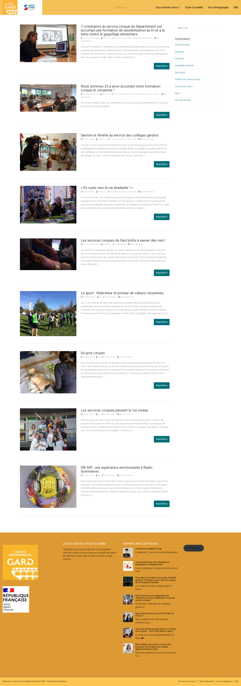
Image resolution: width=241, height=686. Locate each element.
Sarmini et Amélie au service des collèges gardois (119, 135)
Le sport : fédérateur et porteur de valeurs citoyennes (122, 293)
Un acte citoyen (93, 353)
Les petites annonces (184, 65)
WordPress (62, 681)
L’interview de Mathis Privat (148, 549)
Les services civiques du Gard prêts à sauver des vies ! (123, 240)
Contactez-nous (193, 548)
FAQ (236, 7)
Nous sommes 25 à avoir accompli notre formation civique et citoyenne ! (120, 88)
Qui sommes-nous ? (168, 7)
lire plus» (67, 559)
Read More (161, 66)
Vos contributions (183, 100)
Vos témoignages (218, 7)
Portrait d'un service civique (187, 79)
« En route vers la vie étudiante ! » (106, 188)
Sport (177, 93)
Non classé (147, 38)
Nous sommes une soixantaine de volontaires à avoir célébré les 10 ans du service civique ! (155, 597)
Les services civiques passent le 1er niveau (114, 410)
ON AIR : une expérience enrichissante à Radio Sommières (116, 469)
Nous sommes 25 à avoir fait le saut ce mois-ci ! (154, 614)
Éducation (179, 52)
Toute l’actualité (194, 7)
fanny (108, 38)
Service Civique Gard (14, 681)
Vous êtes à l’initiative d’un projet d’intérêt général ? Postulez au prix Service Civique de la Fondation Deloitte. (155, 580)
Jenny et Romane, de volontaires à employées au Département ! (152, 563)
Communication (124, 38)
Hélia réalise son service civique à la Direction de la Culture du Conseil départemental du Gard (153, 646)
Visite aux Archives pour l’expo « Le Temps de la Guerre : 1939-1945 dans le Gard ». (155, 630)
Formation (137, 38)
